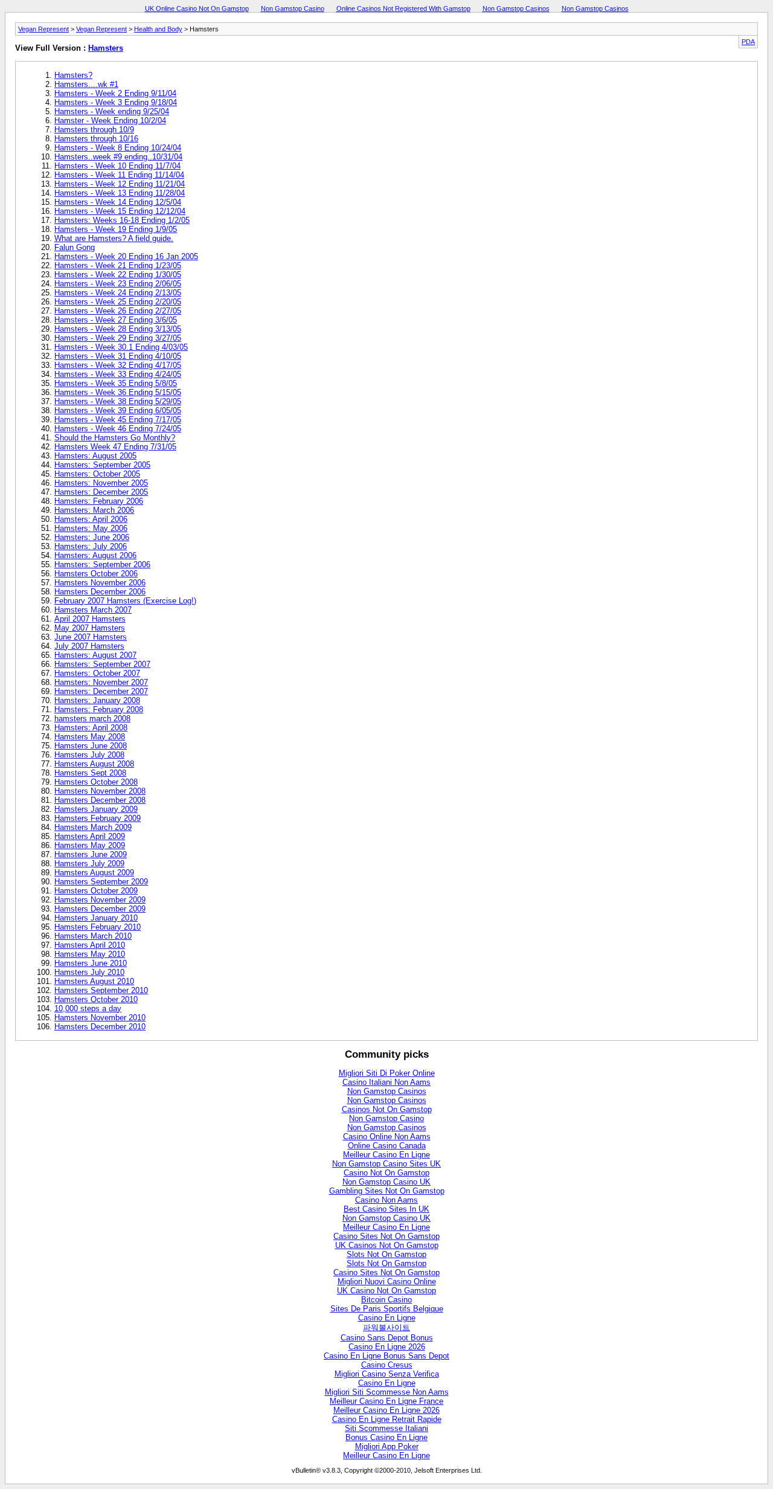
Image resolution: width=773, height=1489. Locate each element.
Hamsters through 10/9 (94, 129)
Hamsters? (73, 75)
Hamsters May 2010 (89, 954)
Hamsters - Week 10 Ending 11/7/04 (117, 165)
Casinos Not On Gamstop (387, 1109)
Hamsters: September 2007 (102, 664)
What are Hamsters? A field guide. (113, 238)
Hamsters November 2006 (100, 582)
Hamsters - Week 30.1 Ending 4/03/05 (121, 347)
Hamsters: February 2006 (98, 501)
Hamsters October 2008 (96, 781)
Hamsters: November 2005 (101, 482)
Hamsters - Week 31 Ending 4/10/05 (117, 356)
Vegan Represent (43, 29)
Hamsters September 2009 (101, 881)
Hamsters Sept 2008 (90, 772)
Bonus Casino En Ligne (386, 1437)
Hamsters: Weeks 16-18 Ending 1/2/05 (122, 220)
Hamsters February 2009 (97, 818)
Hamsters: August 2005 (95, 455)
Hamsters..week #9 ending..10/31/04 (118, 156)
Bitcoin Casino (386, 1299)
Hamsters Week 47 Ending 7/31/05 (115, 446)
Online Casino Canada (387, 1145)
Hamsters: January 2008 (97, 700)
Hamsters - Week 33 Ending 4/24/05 (117, 374)
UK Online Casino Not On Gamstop (197, 8)
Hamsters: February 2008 (98, 709)
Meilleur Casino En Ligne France (386, 1401)
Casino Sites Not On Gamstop (386, 1236)
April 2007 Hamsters (90, 618)
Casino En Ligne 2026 (386, 1346)
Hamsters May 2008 (89, 736)
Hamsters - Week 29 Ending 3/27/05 (117, 338)
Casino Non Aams (386, 1199)
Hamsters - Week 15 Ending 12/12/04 (119, 211)
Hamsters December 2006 (100, 591)
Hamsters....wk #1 (86, 84)
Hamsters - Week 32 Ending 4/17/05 (117, 365)
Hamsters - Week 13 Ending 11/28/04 (119, 193)
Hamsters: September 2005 (102, 464)
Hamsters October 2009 (96, 890)
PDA (748, 41)
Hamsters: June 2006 (91, 537)
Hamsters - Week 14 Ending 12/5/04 (117, 202)
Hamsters (105, 48)
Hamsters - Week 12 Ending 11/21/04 (119, 183)
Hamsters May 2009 (89, 845)
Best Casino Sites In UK (386, 1209)
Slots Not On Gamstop (386, 1254)
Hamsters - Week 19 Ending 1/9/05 (115, 229)
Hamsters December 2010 (100, 1026)
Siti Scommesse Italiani (386, 1428)
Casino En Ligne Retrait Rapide (386, 1419)
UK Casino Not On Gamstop (386, 1290)
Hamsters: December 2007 (101, 691)
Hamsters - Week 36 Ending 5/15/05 (117, 392)
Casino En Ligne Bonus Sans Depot (386, 1355)
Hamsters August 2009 (94, 872)
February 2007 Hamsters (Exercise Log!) (125, 600)
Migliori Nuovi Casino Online (387, 1281)
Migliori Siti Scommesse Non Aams (387, 1392)
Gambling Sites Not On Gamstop (386, 1190)
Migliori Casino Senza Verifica (387, 1373)
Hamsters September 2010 (101, 990)
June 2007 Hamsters (90, 637)
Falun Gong (74, 247)
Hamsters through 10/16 (96, 138)
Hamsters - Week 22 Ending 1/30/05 (117, 274)
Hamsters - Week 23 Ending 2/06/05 (117, 283)
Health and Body (158, 29)
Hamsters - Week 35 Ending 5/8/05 (115, 383)
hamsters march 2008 (92, 718)
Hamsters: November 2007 (101, 682)
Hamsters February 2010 (97, 926)
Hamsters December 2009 (100, 908)
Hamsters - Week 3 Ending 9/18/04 (115, 102)
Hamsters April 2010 (89, 945)
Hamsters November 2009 (100, 899)
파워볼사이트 (386, 1327)
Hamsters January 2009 (96, 809)
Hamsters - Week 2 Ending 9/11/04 (115, 93)
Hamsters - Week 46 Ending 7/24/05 (117, 428)
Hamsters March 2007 (93, 609)
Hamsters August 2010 (94, 981)
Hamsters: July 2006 (90, 546)
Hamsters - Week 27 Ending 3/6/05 (115, 319)
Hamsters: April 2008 (90, 727)
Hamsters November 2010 (100, 1017)
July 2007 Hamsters (89, 646)
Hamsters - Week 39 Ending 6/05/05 (117, 410)
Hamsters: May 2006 (90, 528)
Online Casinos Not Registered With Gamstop (403, 8)
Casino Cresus (386, 1364)
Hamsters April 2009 (89, 836)
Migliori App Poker (387, 1446)
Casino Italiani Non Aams (386, 1082)
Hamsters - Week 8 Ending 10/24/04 (117, 147)
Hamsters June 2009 (90, 854)
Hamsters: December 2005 (101, 492)
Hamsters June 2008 (90, 745)
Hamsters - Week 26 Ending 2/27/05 (117, 310)
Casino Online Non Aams (387, 1136)
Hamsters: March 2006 (94, 510)
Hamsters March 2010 (93, 936)
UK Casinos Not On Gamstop (386, 1245)
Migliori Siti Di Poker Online (387, 1073)
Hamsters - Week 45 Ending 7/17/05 (117, 419)
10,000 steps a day (87, 1008)
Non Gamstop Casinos (516, 8)
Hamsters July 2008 (89, 754)
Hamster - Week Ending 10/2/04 (110, 120)
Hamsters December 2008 (100, 800)
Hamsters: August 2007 (95, 655)
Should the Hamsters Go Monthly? (114, 437)
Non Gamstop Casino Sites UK (386, 1163)
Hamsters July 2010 (89, 972)
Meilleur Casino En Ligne (386, 1154)
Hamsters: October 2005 (97, 473)
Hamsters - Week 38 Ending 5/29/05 (117, 401)
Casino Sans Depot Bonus (387, 1337)
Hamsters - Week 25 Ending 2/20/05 (117, 301)
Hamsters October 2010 (96, 999)
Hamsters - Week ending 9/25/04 (111, 111)
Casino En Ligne (386, 1317)
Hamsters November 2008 (100, 791)
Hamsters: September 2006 (102, 564)
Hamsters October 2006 (96, 573)
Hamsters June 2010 (90, 963)
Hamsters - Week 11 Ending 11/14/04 (119, 174)
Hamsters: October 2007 (97, 673)
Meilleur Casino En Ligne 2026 (386, 1410)
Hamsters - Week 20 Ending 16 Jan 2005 (126, 256)
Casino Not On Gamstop (386, 1172)
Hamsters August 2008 (94, 763)
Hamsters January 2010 (96, 917)
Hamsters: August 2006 (95, 555)
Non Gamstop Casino (292, 8)
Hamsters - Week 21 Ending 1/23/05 (117, 265)
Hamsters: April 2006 (90, 519)
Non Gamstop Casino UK (386, 1181)
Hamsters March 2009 (93, 827)
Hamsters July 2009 (89, 863)
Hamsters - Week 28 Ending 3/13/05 (117, 328)
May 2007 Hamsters (89, 627)
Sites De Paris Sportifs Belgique (386, 1308)
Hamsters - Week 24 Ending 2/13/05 (117, 292)
